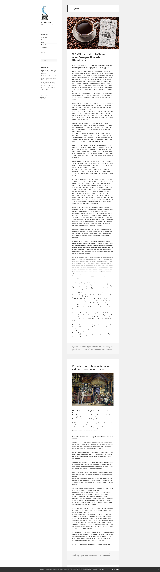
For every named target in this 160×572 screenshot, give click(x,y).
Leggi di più (115, 569)
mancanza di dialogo (87, 557)
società (79, 349)
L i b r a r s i (46, 22)
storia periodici (94, 349)
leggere (90, 348)
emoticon (94, 555)
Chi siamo (43, 39)
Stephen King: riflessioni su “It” (48, 76)
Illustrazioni (44, 45)
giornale (78, 348)
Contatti (43, 52)
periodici (104, 348)
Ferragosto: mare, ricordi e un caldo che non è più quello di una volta (48, 72)
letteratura (94, 346)
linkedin (43, 99)
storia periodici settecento (104, 349)
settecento (74, 349)
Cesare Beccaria (109, 346)
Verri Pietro (81, 351)
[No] (158, 569)
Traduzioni (44, 47)
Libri (42, 42)
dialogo (90, 555)
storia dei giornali (86, 349)
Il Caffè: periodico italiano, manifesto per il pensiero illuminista (88, 57)
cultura (89, 346)
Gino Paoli (99, 555)
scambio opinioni (97, 557)
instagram (43, 97)
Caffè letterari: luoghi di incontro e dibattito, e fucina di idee (92, 367)
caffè (104, 346)
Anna (84, 346)
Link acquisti (44, 50)
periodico (108, 348)
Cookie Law (44, 37)
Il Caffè (86, 348)
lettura (99, 346)
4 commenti (88, 351)
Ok (107, 569)
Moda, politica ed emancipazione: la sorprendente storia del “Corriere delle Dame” (48, 84)
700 (101, 554)
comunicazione (80, 555)
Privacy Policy (44, 34)
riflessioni (96, 554)
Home (42, 32)
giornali (82, 348)
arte (88, 554)
